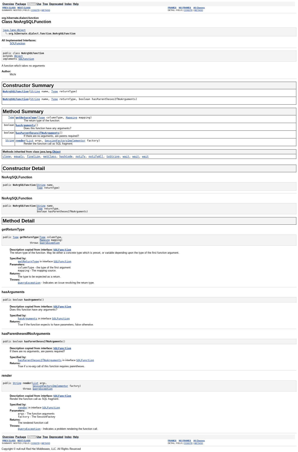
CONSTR (35, 10)
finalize (33, 156)
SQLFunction (17, 43)
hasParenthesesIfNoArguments (37, 132)
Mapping (71, 117)
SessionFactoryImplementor (65, 140)
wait (126, 156)
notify (80, 156)
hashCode (65, 156)
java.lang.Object (14, 30)
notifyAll (96, 156)
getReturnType (26, 117)
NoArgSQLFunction (16, 91)
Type (54, 91)
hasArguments (25, 125)
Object (18, 56)
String (35, 91)
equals (19, 156)
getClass (49, 156)
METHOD (45, 10)
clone (7, 156)
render (20, 140)
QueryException (50, 242)
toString (112, 156)
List (30, 140)
